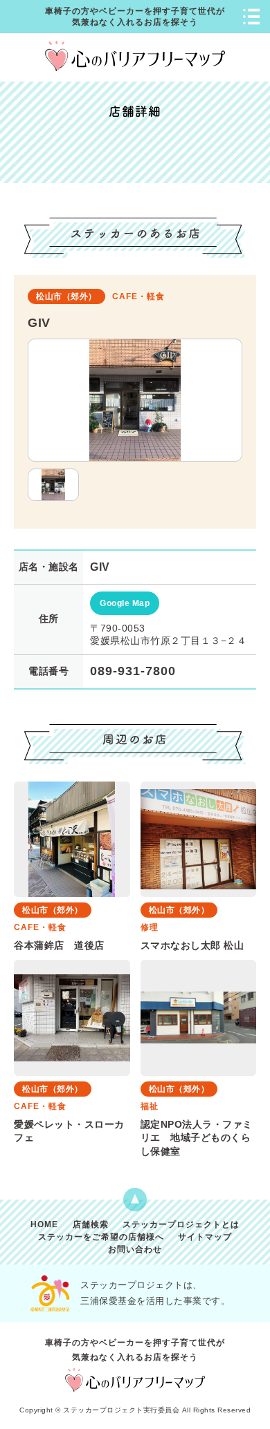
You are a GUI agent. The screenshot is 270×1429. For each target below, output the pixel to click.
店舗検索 (91, 1224)
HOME (44, 1224)
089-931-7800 (133, 671)
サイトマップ (205, 1237)
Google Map (125, 603)
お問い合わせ (135, 1249)
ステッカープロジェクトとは (181, 1224)
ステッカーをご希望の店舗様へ (101, 1237)
